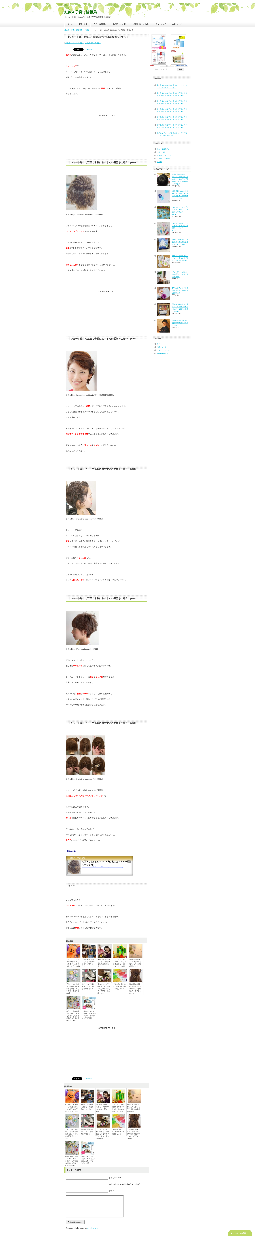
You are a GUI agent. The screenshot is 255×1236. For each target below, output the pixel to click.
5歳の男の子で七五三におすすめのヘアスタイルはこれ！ (180, 323)
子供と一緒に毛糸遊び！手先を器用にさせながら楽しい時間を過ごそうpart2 (72, 988)
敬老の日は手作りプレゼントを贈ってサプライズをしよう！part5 (180, 258)
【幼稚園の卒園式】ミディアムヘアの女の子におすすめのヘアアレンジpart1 (135, 988)
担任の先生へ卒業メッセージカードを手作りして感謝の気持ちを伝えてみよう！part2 (72, 1015)
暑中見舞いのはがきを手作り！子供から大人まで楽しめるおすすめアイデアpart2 (172, 118)
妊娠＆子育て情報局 (80, 12)
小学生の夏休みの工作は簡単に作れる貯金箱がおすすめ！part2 (180, 242)
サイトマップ (161, 24)
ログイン (160, 344)
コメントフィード (163, 350)
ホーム (70, 24)
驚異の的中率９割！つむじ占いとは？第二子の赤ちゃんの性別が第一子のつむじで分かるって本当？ (180, 179)
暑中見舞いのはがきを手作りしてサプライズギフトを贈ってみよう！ (172, 86)
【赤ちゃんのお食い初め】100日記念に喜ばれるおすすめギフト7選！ (89, 1014)
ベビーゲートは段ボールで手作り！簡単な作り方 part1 (180, 274)
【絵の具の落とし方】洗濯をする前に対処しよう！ (119, 986)
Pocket (90, 49)
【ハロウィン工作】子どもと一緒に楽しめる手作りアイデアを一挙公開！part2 (103, 988)
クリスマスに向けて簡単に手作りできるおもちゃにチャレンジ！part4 (119, 962)
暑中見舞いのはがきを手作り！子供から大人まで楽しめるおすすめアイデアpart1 (172, 126)
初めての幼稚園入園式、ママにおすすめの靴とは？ (88, 986)
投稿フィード (161, 347)
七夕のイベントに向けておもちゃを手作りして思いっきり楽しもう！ (172, 134)
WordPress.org (162, 353)
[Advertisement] (106, 138)
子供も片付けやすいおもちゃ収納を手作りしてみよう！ (88, 962)
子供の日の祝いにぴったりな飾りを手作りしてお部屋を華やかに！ (135, 962)
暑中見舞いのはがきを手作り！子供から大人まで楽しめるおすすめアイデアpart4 (172, 102)
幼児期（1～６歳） (120, 24)
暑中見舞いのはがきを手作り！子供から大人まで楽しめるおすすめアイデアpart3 (172, 110)
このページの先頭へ (240, 1233)
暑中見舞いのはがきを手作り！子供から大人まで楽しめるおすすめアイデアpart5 (172, 94)
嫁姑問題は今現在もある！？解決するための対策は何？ (103, 962)
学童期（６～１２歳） (141, 24)
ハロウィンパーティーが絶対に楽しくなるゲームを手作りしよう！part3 (73, 962)
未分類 (159, 162)
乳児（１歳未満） (100, 24)
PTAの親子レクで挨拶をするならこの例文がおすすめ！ (180, 290)
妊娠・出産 (83, 24)
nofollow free (92, 1228)
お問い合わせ (177, 24)
